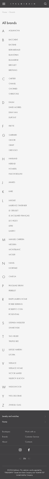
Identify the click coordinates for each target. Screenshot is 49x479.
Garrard (13, 135)
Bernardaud (14, 49)
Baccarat (13, 39)
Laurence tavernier (18, 205)
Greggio (13, 150)
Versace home (16, 368)
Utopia (12, 354)
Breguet (12, 65)
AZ (20, 458)
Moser (12, 254)
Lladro (12, 231)
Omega (12, 276)
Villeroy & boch (16, 378)
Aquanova (14, 30)
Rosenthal (14, 314)
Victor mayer (15, 373)
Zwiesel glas (15, 404)
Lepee (11, 225)
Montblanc (15, 249)
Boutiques (6, 431)
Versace (12, 363)
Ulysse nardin (15, 349)
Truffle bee (14, 341)
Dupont (12, 117)
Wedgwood (15, 386)
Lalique (12, 200)
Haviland (13, 158)
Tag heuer (13, 336)
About (4, 441)
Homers (13, 168)
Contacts (28, 441)
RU (29, 458)
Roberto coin (16, 309)
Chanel (12, 83)
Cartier (12, 78)
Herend (12, 163)
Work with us (30, 431)
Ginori (12, 140)
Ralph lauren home (18, 299)
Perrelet (12, 290)
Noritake (13, 268)
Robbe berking (16, 304)
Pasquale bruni (16, 285)
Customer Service (32, 436)
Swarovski (14, 327)
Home (4, 12)
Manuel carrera (16, 239)
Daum (11, 102)
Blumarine (14, 60)
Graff (11, 145)
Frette (11, 125)
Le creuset (13, 210)
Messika (12, 244)
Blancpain (13, 54)
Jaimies (12, 182)
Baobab (12, 44)
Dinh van (13, 112)
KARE (11, 191)
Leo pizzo (13, 220)
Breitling (13, 70)
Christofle (14, 93)
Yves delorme (15, 395)
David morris (15, 107)
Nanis (11, 263)
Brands (5, 436)
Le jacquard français (19, 215)
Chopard (13, 88)
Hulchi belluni (15, 173)
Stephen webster (17, 322)
